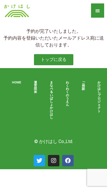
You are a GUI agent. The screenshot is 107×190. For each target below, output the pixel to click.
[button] (53, 59)
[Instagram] (53, 160)
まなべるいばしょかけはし (51, 100)
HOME (16, 82)
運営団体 (35, 87)
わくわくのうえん (67, 94)
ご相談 (83, 86)
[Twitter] (39, 160)
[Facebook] (68, 160)
